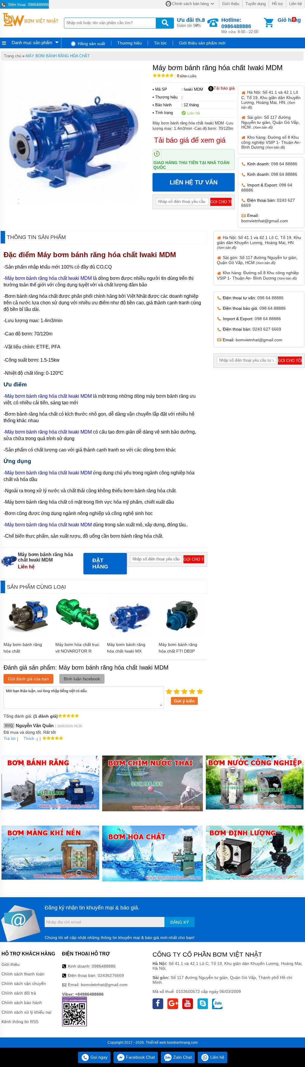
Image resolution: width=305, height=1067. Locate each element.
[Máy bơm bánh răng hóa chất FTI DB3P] (181, 635)
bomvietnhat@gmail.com (264, 220)
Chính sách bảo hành (21, 1002)
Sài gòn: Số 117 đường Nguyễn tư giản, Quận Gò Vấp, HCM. (270, 122)
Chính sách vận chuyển (23, 983)
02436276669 (111, 975)
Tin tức (160, 43)
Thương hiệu (129, 43)
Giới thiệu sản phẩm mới (202, 43)
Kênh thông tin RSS (19, 1021)
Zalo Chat (182, 1057)
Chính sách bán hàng (190, 3)
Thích (29, 738)
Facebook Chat (140, 1057)
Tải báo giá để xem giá (189, 140)
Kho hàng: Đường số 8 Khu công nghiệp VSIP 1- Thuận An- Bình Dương (271, 142)
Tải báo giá (224, 88)
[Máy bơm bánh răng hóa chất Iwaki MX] (130, 635)
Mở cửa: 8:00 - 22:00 (239, 25)
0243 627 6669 (267, 329)
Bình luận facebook (82, 678)
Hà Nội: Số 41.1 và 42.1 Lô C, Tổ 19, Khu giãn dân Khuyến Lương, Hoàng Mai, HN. (271, 99)
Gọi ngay (98, 1057)
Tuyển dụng (255, 3)
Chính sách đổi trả (18, 993)
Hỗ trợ (277, 3)
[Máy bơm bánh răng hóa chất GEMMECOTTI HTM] (26, 635)
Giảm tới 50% (191, 22)
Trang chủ (12, 56)
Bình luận (186, 76)
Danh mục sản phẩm (32, 42)
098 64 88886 (284, 163)
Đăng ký (179, 922)
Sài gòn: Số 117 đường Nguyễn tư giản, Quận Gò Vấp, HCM (257, 260)
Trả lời (9, 738)
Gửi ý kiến (184, 701)
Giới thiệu (230, 3)
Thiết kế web (156, 1042)
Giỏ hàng (289, 20)
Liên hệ (295, 3)
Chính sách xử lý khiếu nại (26, 1012)
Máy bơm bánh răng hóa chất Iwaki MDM (107, 255)
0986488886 (104, 966)
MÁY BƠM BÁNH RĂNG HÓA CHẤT (58, 56)
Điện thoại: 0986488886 (28, 4)
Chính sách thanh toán (22, 974)
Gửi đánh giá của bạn (28, 678)
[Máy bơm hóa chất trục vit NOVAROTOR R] (78, 631)
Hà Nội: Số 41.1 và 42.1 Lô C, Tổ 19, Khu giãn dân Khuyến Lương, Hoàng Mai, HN (259, 242)
